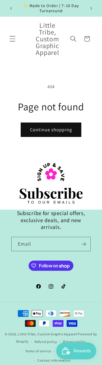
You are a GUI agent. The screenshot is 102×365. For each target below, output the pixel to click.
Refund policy (46, 342)
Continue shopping (51, 129)
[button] (12, 39)
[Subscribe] (83, 244)
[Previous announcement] (11, 8)
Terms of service (38, 351)
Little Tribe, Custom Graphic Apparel (47, 334)
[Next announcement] (91, 8)
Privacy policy (74, 342)
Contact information (54, 360)
